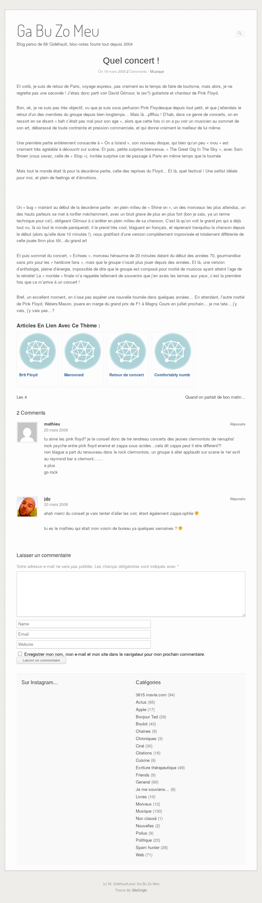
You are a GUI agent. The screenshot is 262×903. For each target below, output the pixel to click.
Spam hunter (147, 847)
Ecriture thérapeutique (156, 767)
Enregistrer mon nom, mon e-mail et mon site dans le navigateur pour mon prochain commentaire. (114, 654)
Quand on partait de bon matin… (215, 397)
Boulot (142, 724)
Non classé (146, 818)
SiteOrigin (139, 889)
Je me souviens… (152, 789)
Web (140, 855)
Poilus (141, 833)
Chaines (143, 731)
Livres (141, 796)
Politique (144, 840)
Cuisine (143, 760)
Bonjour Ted (147, 717)
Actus (141, 702)
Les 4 (22, 397)
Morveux (144, 804)
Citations (144, 753)
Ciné (140, 746)
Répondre (237, 424)
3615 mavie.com (151, 695)
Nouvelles (145, 826)
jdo (47, 498)
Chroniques (146, 738)
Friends (143, 775)
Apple (141, 709)
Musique (157, 71)
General (143, 782)
